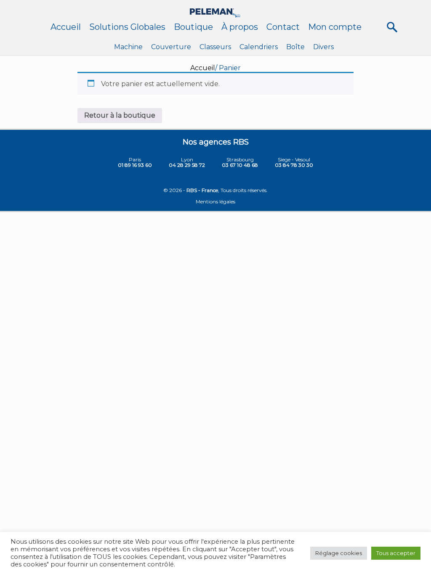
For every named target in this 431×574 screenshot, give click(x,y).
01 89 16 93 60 (135, 165)
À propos (239, 27)
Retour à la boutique (119, 115)
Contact (283, 27)
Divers (323, 47)
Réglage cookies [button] (338, 553)
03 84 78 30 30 (294, 165)
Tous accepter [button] (395, 553)
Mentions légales (215, 201)
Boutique (193, 27)
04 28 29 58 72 (187, 165)
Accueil (66, 27)
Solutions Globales (127, 27)
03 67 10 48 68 (240, 165)
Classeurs (215, 47)
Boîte (295, 47)
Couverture (171, 47)
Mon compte (335, 27)
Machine (128, 47)
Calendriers (258, 47)
